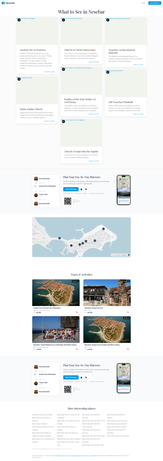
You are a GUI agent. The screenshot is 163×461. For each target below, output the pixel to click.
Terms (63, 455)
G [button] (59, 238)
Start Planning (70, 189)
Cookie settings (94, 455)
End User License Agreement (73, 455)
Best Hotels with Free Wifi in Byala (93, 436)
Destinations (58, 455)
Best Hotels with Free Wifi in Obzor (93, 421)
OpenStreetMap (117, 255)
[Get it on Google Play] (86, 189)
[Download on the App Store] (81, 189)
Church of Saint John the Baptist (81, 151)
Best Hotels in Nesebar (39, 424)
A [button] (79, 244)
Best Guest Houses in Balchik (116, 424)
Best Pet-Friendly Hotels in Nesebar (69, 439)
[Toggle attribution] (129, 255)
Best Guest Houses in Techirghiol (118, 436)
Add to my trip (49, 72)
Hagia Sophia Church (31, 109)
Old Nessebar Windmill (121, 102)
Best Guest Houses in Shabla (116, 427)
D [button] (103, 229)
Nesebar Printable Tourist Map (42, 415)
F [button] (71, 245)
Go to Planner (154, 3)
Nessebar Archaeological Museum (122, 51)
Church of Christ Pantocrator (80, 49)
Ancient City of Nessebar (33, 49)
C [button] (82, 243)
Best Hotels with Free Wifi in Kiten (93, 445)
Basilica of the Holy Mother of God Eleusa (80, 100)
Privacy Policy (85, 455)
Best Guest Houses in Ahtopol (117, 421)
